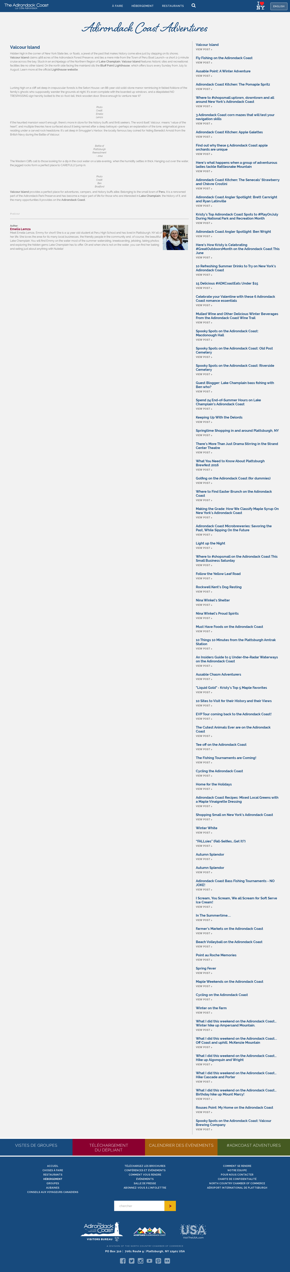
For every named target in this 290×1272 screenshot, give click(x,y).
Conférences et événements (145, 1170)
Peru (162, 191)
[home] (25, 6)
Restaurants (173, 6)
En (279, 6)
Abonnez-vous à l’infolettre (145, 1187)
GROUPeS (52, 1183)
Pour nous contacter (237, 1174)
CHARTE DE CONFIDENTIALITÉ (237, 1179)
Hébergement (143, 6)
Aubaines (52, 1187)
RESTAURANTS (52, 1174)
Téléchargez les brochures (145, 1166)
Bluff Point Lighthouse (115, 65)
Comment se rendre (237, 1166)
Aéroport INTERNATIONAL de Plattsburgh (237, 1187)
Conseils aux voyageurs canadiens (52, 1192)
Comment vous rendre (145, 1174)
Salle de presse (145, 1183)
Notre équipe (237, 1170)
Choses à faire (52, 1170)
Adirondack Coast (73, 199)
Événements (145, 1179)
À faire (117, 6)
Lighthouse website (65, 69)
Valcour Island (20, 57)
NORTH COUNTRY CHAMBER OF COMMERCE (237, 1183)
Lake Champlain (109, 61)
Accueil (52, 1166)
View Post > (204, 49)
